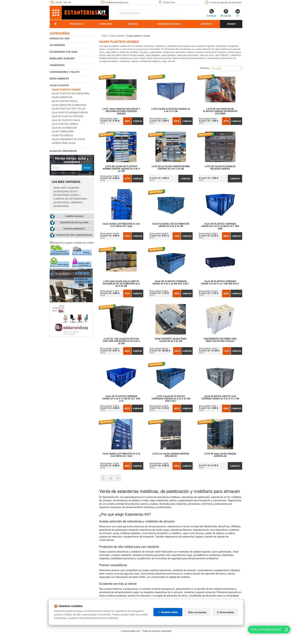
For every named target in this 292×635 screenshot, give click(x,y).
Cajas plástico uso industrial (71, 93)
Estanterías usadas (66, 195)
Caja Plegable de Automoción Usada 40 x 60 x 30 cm (170, 225)
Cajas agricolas (62, 97)
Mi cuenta (226, 15)
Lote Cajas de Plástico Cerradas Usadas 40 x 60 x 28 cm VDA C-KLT (171, 398)
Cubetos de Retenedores (70, 198)
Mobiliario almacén (62, 58)
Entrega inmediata (74, 228)
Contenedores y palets (65, 72)
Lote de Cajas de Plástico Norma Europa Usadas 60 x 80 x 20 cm (121, 168)
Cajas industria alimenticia (69, 104)
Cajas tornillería (63, 131)
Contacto (211, 15)
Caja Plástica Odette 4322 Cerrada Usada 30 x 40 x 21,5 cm (220, 397)
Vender (231, 24)
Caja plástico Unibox (65, 123)
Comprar (137, 121)
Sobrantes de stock (169, 24)
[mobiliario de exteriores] (71, 284)
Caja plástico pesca (64, 101)
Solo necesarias (197, 612)
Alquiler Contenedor (63, 150)
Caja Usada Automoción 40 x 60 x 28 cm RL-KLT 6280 (121, 225)
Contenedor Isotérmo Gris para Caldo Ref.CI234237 (220, 340)
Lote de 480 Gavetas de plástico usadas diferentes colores (220, 111)
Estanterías (57, 45)
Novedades (106, 24)
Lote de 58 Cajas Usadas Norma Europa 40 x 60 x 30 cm (171, 167)
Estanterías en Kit (65, 191)
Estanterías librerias (67, 202)
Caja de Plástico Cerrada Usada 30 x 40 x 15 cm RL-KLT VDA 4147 (121, 398)
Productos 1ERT (60, 38)
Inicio (104, 35)
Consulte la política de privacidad (64, 173)
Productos (76, 24)
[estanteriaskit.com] (79, 12)
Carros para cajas (64, 143)
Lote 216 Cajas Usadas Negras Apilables (170, 455)
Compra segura (74, 216)
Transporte (57, 65)
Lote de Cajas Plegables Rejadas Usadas (220, 167)
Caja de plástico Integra (67, 116)
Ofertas (133, 24)
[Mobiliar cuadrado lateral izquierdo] (71, 319)
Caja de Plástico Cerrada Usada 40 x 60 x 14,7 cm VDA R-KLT (220, 282)
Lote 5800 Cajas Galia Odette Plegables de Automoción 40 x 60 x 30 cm (121, 283)
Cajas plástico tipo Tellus (69, 108)
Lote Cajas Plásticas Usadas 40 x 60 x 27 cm (170, 110)
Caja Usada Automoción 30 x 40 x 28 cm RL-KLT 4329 (121, 455)
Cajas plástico (59, 85)
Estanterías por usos (63, 51)
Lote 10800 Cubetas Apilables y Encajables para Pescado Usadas (121, 111)
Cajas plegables (62, 135)
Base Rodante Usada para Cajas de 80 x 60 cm (170, 340)
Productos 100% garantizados (74, 235)
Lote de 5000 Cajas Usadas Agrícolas (220, 455)
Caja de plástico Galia (66, 120)
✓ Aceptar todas (168, 612)
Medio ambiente (59, 78)
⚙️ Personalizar (225, 612)
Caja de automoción (64, 127)
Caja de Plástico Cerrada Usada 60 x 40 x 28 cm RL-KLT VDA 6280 (220, 226)
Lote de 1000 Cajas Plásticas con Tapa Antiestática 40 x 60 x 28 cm (121, 341)
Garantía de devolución (74, 222)
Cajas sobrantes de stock (68, 139)
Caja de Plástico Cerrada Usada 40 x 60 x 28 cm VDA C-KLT (170, 282)
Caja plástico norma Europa (70, 112)
